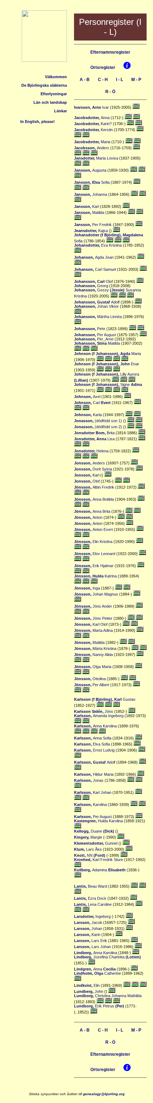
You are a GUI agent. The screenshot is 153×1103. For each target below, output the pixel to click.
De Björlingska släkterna (44, 85)
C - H (103, 79)
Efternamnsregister (110, 52)
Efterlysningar (54, 94)
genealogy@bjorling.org (104, 1094)
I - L (119, 79)
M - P (136, 79)
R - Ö (110, 91)
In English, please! (38, 121)
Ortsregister (102, 67)
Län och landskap (50, 102)
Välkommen (56, 77)
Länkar (60, 111)
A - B (85, 79)
